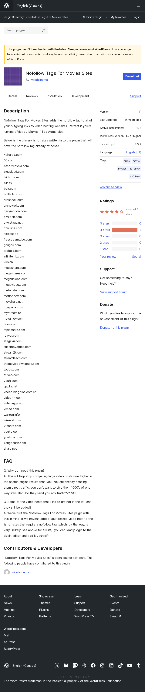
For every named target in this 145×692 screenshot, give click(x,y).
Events (114, 603)
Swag (115, 616)
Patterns (45, 616)
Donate (115, 610)
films (127, 161)
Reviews (32, 96)
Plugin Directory (14, 17)
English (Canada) (24, 666)
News (8, 603)
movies (122, 168)
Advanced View (111, 187)
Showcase (46, 596)
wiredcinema (39, 80)
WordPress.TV (84, 616)
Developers (82, 610)
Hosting (9, 610)
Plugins (44, 610)
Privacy (9, 616)
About (8, 596)
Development (80, 96)
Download (132, 76)
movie (136, 161)
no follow (135, 168)
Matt (7, 635)
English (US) (133, 152)
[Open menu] (139, 5)
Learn (78, 596)
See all (136, 256)
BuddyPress (12, 649)
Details (12, 96)
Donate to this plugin (114, 327)
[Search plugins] (44, 30)
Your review (108, 256)
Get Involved (119, 596)
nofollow (135, 176)
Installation (54, 96)
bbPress (9, 642)
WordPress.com (15, 629)
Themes (44, 603)
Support (135, 96)
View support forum (113, 292)
